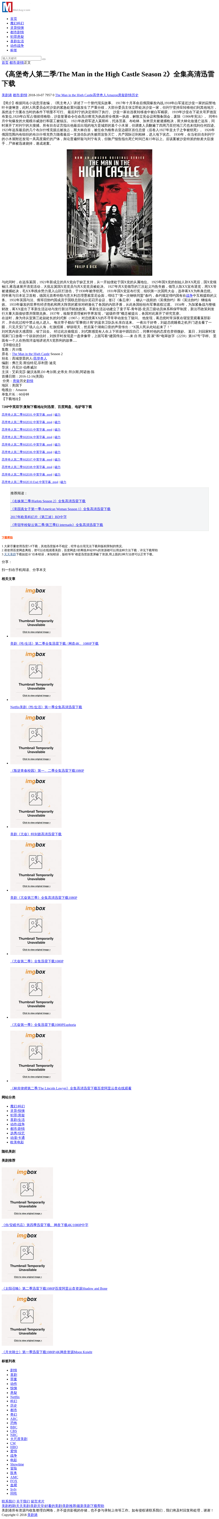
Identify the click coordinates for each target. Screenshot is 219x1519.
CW (13, 1443)
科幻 (13, 1401)
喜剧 (13, 1375)
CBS (13, 1431)
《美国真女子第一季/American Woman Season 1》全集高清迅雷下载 (60, 509)
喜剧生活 (17, 41)
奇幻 (13, 1414)
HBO (14, 1447)
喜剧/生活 (17, 1120)
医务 (13, 1473)
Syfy (13, 1489)
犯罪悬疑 (17, 37)
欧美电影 (17, 1142)
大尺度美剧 (18, 1439)
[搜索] (44, 59)
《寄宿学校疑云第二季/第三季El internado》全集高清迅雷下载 (56, 525)
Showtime (17, 1464)
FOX (13, 1481)
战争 (189, 295)
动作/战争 (17, 1124)
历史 (135, 95)
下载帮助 (7, 537)
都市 (13, 1410)
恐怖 (13, 1423)
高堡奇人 (100, 95)
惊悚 (13, 1388)
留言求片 (37, 1501)
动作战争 (17, 45)
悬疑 (121, 95)
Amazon (112, 95)
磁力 (58, 414)
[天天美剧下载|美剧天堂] (16, 11)
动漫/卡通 (17, 1138)
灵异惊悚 (17, 28)
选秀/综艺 (17, 1133)
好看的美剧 (53, 1506)
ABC (14, 1419)
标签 (13, 50)
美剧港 (7, 95)
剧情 (128, 95)
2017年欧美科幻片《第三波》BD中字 (38, 517)
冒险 (13, 1468)
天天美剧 (10, 554)
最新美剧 (83, 1506)
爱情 (13, 1451)
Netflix (15, 1397)
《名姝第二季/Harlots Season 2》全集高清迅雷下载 (48, 501)
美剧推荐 (69, 1506)
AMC (14, 1477)
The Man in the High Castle (74, 95)
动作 (13, 1384)
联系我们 (8, 1501)
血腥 (13, 1485)
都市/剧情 (16, 62)
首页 (13, 19)
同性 (13, 1493)
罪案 (13, 1379)
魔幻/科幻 (17, 1106)
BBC (13, 1427)
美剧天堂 (37, 1506)
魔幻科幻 (17, 23)
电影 (13, 1460)
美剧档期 (8, 1506)
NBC (14, 1435)
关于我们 (23, 1501)
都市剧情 (17, 32)
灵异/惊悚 (17, 1111)
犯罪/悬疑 (17, 1115)
